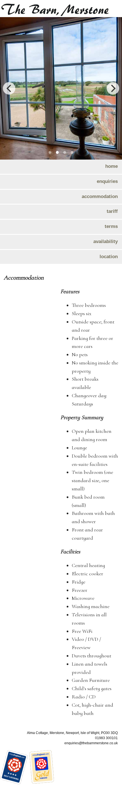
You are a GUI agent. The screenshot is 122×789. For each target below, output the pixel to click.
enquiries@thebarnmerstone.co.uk (91, 743)
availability (105, 241)
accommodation (100, 196)
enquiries (107, 181)
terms (111, 226)
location (109, 256)
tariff (112, 211)
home (111, 166)
